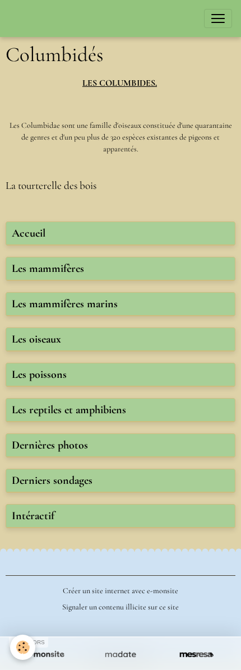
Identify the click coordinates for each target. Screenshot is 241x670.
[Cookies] (22, 647)
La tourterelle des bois (51, 185)
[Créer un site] (44, 655)
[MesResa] (196, 655)
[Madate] (120, 655)
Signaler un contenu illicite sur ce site (120, 607)
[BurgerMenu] (218, 18)
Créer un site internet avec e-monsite (120, 590)
